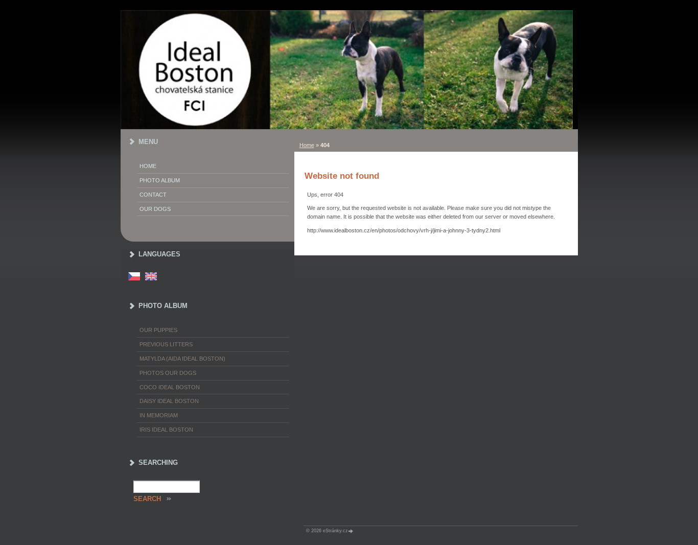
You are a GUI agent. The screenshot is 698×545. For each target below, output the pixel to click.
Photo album (159, 180)
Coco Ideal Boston (169, 387)
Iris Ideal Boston (166, 429)
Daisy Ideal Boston (169, 401)
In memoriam (158, 415)
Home (306, 145)
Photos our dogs (167, 373)
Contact (153, 195)
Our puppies (158, 330)
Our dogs (155, 209)
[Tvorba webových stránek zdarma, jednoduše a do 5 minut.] (351, 531)
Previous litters (166, 344)
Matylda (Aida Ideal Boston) (182, 359)
